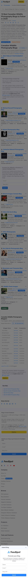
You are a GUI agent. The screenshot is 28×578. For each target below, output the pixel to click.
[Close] (26, 547)
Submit (14, 575)
